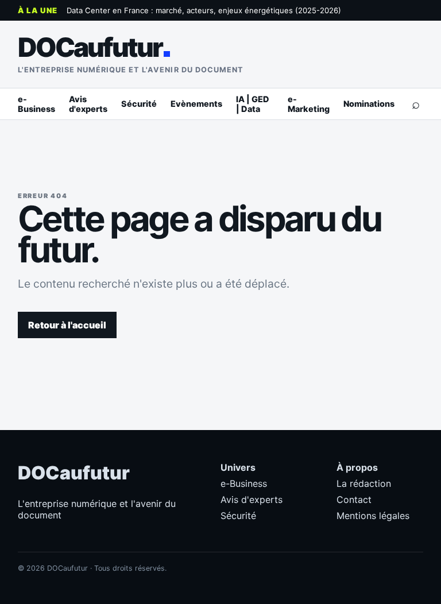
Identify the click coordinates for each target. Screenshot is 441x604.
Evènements (196, 104)
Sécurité (139, 104)
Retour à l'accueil (67, 325)
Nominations (368, 104)
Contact (354, 499)
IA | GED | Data (252, 104)
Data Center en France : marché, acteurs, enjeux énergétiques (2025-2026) (204, 10)
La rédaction (363, 483)
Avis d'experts (88, 104)
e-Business (36, 104)
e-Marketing (309, 104)
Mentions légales (372, 515)
